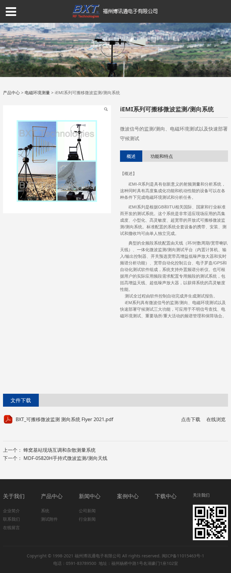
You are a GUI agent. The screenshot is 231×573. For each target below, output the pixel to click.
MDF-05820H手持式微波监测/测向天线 (65, 458)
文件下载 (21, 400)
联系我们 (11, 519)
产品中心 (11, 92)
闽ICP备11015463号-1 (183, 556)
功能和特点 (161, 156)
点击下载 (190, 419)
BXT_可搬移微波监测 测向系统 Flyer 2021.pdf (64, 419)
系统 (45, 510)
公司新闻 (87, 510)
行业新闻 (87, 519)
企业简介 (11, 510)
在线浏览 (216, 419)
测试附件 (49, 519)
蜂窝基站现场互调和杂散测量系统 (59, 450)
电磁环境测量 (37, 92)
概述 (131, 156)
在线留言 (11, 527)
